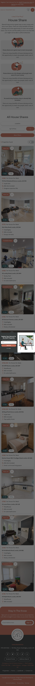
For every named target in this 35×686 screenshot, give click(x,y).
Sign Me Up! (9, 345)
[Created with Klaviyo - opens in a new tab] (17, 353)
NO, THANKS (9, 348)
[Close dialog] (34, 333)
